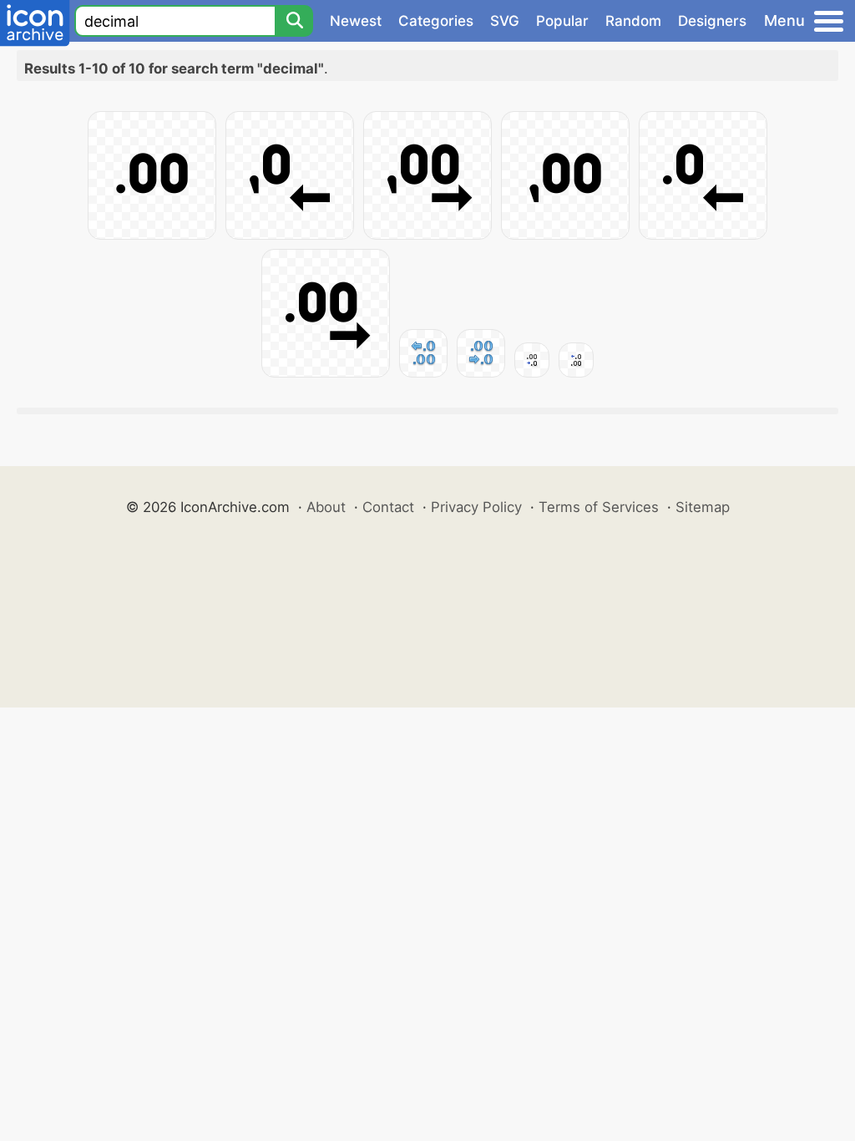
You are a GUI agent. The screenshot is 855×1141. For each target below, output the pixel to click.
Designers (712, 21)
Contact (388, 507)
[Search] (294, 21)
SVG (504, 21)
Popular (562, 21)
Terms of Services (599, 507)
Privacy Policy (476, 507)
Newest (356, 21)
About (326, 507)
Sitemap (702, 507)
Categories (435, 21)
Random (633, 21)
